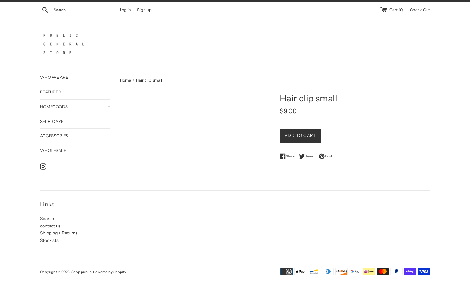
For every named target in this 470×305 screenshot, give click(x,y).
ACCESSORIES (54, 135)
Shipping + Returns (59, 233)
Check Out (420, 9)
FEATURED (50, 91)
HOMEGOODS (75, 106)
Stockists (49, 240)
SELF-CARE (52, 121)
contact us (50, 226)
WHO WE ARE (54, 77)
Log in (125, 9)
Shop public (81, 272)
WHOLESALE (53, 150)
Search (47, 218)
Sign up (144, 9)
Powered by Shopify (109, 272)
